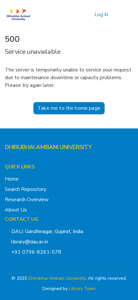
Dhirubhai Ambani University (57, 278)
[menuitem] (88, 14)
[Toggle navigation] (124, 14)
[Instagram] (17, 160)
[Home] (18, 14)
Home (12, 179)
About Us (16, 209)
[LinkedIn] (27, 160)
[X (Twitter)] (7, 160)
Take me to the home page (69, 108)
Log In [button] (101, 14)
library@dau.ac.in (29, 241)
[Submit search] (79, 14)
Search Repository (25, 189)
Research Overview (26, 199)
